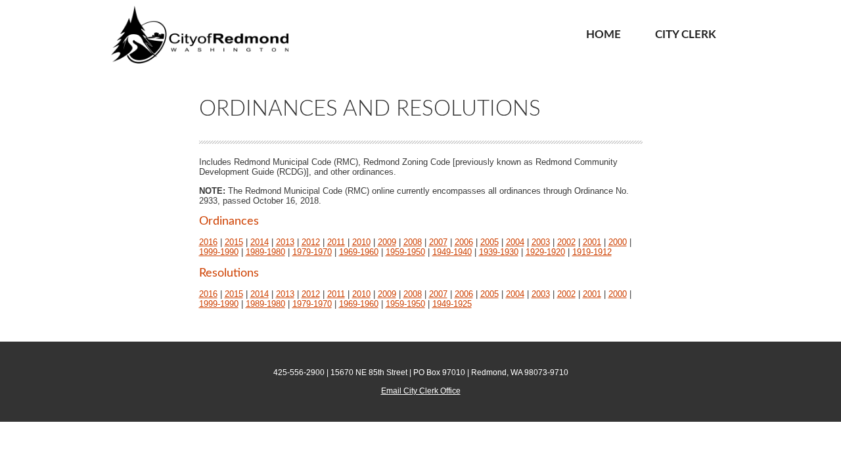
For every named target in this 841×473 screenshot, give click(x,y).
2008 (412, 242)
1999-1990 (219, 252)
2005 (489, 242)
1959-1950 (405, 252)
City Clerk (685, 34)
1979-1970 (312, 252)
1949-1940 (452, 252)
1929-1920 (545, 252)
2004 (515, 242)
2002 (566, 242)
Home (603, 34)
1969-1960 (358, 252)
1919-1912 (592, 252)
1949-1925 (452, 304)
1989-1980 (265, 252)
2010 (361, 242)
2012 (311, 242)
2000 (617, 242)
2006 (464, 242)
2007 (438, 242)
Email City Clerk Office (421, 390)
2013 (285, 242)
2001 (592, 242)
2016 (208, 242)
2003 (541, 242)
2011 (336, 242)
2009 (387, 242)
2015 (234, 242)
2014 (259, 242)
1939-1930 (498, 252)
